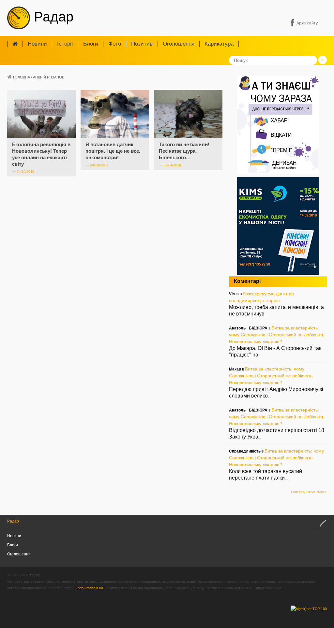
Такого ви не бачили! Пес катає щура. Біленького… (184, 151)
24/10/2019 (25, 172)
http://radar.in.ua (90, 588)
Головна (21, 77)
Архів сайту (307, 23)
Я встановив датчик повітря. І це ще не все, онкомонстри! (112, 151)
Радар (51, 16)
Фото (114, 44)
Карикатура (219, 44)
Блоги (90, 44)
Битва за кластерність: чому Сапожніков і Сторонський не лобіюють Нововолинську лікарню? (276, 334)
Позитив (142, 44)
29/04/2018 (172, 165)
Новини (37, 44)
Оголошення (178, 44)
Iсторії (65, 44)
